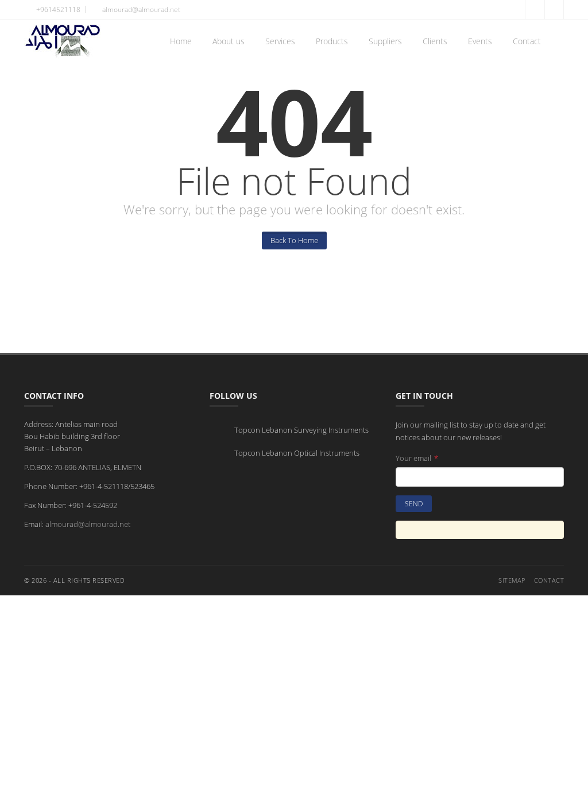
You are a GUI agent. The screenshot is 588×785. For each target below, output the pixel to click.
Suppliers (385, 41)
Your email (417, 458)
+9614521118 (57, 9)
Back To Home (294, 240)
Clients (435, 41)
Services (280, 41)
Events (480, 41)
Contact (527, 41)
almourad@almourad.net (87, 524)
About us (228, 41)
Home (181, 41)
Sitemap (511, 580)
